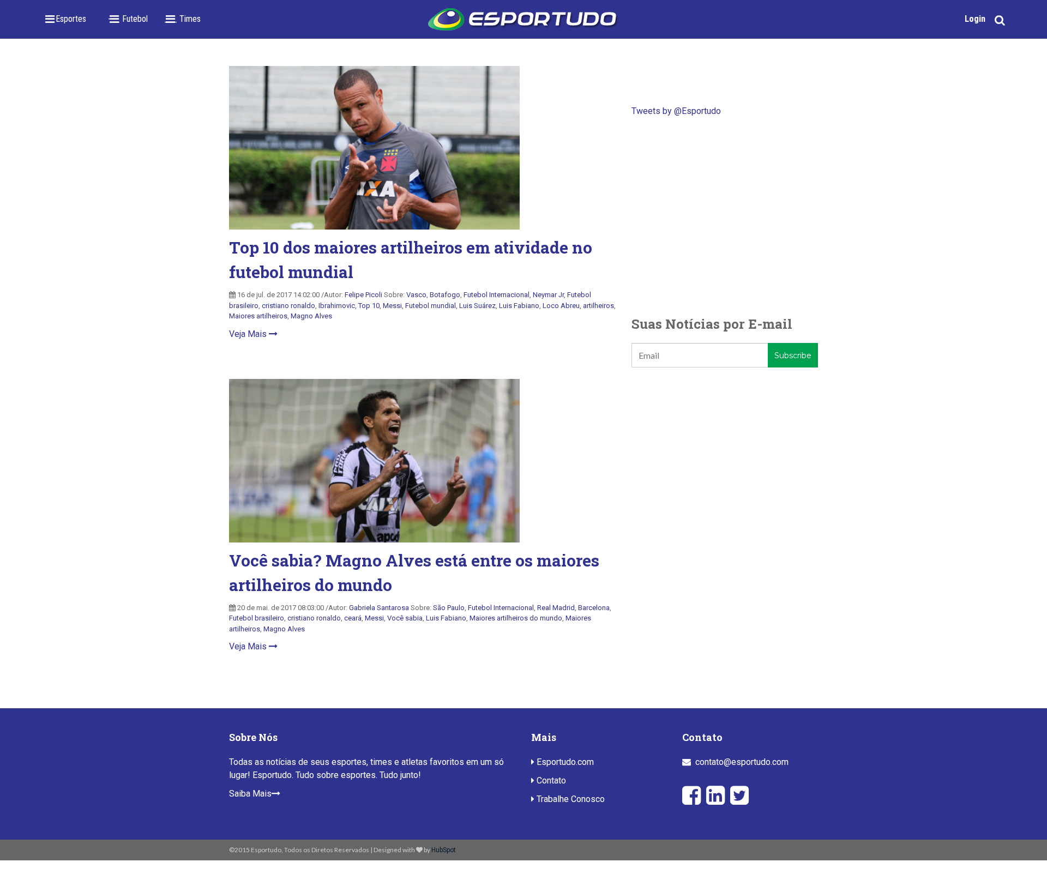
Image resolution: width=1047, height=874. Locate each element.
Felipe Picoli (363, 295)
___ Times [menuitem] (182, 19)
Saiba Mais (250, 793)
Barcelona (594, 608)
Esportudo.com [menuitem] (564, 762)
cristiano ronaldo (288, 306)
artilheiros (598, 306)
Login (975, 19)
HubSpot (443, 850)
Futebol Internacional (496, 295)
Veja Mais (249, 334)
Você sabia (405, 618)
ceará (353, 618)
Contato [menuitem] (550, 780)
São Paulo (449, 608)
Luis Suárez (477, 306)
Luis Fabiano (519, 306)
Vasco (416, 295)
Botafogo (445, 295)
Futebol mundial (430, 306)
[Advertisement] (724, 216)
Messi (392, 306)
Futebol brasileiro (256, 618)
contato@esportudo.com (742, 762)
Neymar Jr (548, 295)
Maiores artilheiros (258, 316)
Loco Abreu (561, 306)
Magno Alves (311, 316)
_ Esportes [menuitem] (67, 19)
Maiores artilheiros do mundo (516, 618)
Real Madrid (556, 608)
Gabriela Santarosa (379, 608)
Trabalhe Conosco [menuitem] (569, 799)
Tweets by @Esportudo (676, 111)
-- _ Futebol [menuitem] (128, 19)
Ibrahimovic (336, 306)
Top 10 (369, 306)
